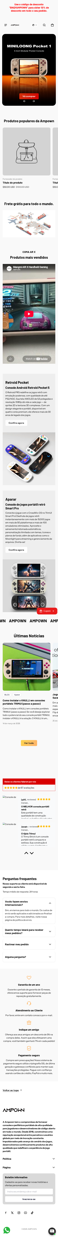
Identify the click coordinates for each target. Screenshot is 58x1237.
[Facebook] (6, 1213)
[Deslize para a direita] (34, 101)
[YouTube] (25, 1213)
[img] (10, 787)
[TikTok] (32, 1213)
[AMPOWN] (15, 25)
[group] (28, 158)
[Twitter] (12, 1213)
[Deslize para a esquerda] (24, 101)
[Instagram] (19, 1213)
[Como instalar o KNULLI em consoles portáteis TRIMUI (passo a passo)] (26, 667)
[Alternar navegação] (6, 25)
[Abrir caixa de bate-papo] (52, 1231)
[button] (34, 25)
